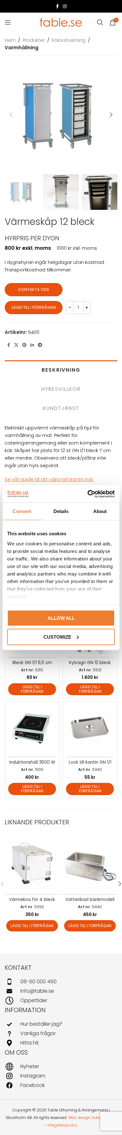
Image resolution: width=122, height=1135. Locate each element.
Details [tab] (61, 511)
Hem (10, 40)
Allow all (61, 618)
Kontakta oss (33, 289)
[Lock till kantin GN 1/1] (90, 729)
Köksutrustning (68, 40)
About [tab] (100, 511)
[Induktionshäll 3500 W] (32, 729)
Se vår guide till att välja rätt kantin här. (49, 479)
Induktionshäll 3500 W (32, 762)
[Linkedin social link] (32, 345)
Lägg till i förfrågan (34, 307)
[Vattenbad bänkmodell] (90, 863)
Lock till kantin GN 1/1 (90, 762)
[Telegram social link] (40, 345)
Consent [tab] (22, 511)
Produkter (34, 40)
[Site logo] (61, 22)
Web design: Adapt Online (92, 1117)
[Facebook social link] (57, 6)
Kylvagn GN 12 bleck (90, 663)
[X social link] (16, 345)
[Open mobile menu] (8, 22)
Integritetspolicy (63, 1125)
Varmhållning (21, 47)
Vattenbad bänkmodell (89, 900)
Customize (57, 636)
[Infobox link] (61, 981)
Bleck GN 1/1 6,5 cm (32, 663)
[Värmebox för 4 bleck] (32, 863)
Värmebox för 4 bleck (32, 900)
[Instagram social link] (65, 6)
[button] (11, 114)
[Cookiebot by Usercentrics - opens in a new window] (88, 494)
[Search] (100, 22)
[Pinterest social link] (24, 345)
